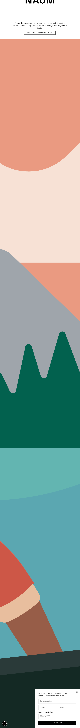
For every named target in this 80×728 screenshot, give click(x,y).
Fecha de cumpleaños (45, 712)
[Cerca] (77, 692)
